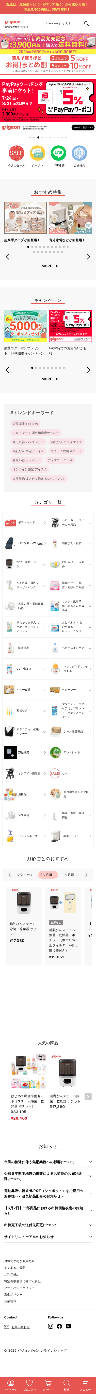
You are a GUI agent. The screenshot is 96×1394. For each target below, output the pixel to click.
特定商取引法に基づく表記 (22, 1281)
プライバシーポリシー (19, 1288)
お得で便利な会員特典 (19, 1261)
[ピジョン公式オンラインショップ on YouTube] (68, 1326)
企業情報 (10, 1301)
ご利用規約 (11, 1274)
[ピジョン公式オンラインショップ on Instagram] (50, 1326)
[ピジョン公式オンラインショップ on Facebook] (59, 1326)
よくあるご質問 (14, 1267)
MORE (47, 266)
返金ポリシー (13, 1294)
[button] (28, 247)
